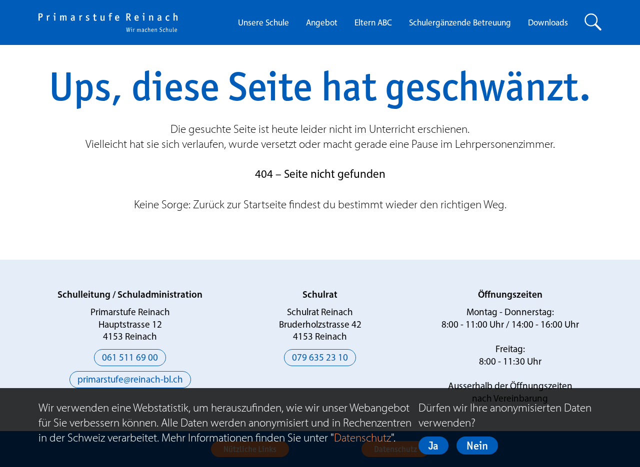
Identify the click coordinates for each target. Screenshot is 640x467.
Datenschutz (362, 438)
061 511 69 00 (130, 358)
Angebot (322, 23)
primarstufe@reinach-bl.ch (130, 380)
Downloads (548, 23)
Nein (477, 446)
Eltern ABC (373, 23)
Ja (433, 446)
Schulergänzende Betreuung (460, 23)
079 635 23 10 (320, 358)
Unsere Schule (263, 23)
